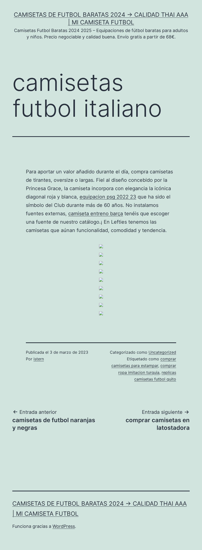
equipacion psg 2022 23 (108, 197)
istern (39, 358)
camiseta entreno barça (95, 214)
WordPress (63, 526)
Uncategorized (162, 352)
